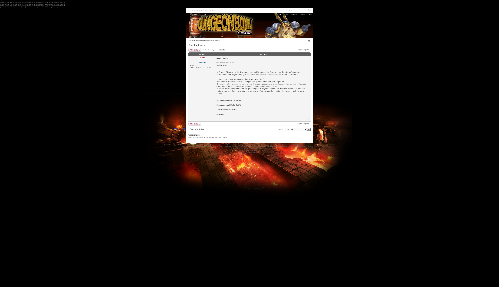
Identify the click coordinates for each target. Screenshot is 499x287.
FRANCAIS (207, 40)
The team (294, 14)
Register (303, 14)
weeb (258, 150)
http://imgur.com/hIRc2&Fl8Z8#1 (228, 100)
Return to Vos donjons (197, 129)
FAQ (279, 14)
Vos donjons (216, 40)
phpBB (243, 148)
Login (310, 14)
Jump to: (280, 129)
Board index (198, 40)
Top (308, 119)
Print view (309, 41)
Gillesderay (202, 62)
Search (286, 14)
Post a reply (194, 50)
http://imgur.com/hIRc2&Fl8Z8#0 (228, 105)
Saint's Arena (196, 45)
